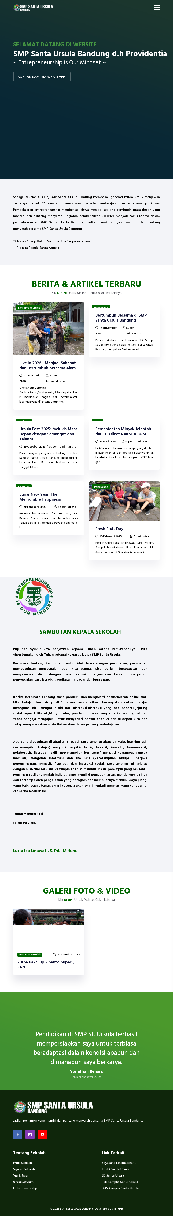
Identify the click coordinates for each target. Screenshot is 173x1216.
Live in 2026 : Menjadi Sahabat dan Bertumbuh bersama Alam (47, 366)
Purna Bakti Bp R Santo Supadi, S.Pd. (45, 965)
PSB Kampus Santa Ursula (120, 1182)
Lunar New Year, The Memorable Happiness (40, 497)
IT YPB (118, 1209)
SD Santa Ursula (113, 1175)
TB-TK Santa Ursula (115, 1169)
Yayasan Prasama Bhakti (119, 1163)
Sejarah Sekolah (24, 1169)
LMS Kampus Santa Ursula (120, 1188)
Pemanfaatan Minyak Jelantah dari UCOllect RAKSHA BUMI (123, 432)
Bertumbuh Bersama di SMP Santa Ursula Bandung (121, 318)
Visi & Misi (20, 1175)
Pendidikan (101, 487)
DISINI (62, 293)
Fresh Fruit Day (109, 529)
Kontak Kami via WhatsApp (41, 77)
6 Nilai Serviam (23, 1182)
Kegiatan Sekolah (30, 955)
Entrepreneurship (29, 308)
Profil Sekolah (22, 1163)
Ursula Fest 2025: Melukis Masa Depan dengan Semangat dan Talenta (48, 434)
